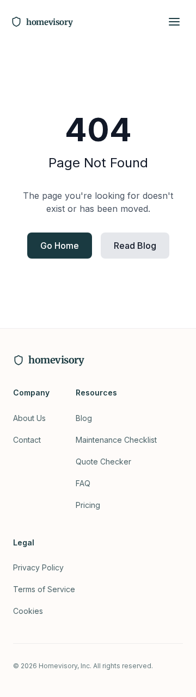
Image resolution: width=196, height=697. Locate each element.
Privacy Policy (38, 567)
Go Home (59, 245)
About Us (29, 418)
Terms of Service (44, 589)
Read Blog (135, 245)
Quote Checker (103, 461)
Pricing (88, 505)
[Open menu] (174, 22)
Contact (27, 439)
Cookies (28, 611)
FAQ (83, 483)
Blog (84, 418)
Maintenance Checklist (116, 439)
